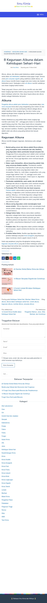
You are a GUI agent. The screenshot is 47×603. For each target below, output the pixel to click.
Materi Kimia (35, 299)
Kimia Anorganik (7, 463)
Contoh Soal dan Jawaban (10, 416)
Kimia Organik (6, 483)
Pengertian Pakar (7, 500)
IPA (3, 443)
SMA (3, 517)
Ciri (3, 412)
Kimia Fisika (6, 470)
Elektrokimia (6, 423)
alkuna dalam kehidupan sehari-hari (18, 302)
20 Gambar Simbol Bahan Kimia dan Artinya (29, 269)
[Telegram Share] (14, 258)
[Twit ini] (7, 258)
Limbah (4, 490)
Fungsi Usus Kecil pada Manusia (12, 397)
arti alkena (28, 83)
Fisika (3, 433)
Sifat (3, 513)
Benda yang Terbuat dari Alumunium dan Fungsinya (18, 387)
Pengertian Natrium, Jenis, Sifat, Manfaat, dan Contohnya (35, 311)
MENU (42, 15)
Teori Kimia (5, 520)
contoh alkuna (34, 302)
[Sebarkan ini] (3, 258)
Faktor (4, 429)
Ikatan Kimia (6, 439)
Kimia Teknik (6, 486)
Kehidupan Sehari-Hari (17, 299)
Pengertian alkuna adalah (10, 104)
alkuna (4, 302)
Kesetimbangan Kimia (9, 453)
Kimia (3, 456)
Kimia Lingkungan (7, 480)
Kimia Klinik (5, 476)
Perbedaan (5, 503)
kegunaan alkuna (7, 304)
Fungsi (4, 436)
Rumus (4, 510)
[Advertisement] (23, 33)
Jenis (3, 446)
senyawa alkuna (29, 304)
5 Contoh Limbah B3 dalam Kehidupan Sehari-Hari (27, 289)
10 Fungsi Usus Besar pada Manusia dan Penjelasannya (19, 390)
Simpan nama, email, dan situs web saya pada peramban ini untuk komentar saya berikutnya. (22, 359)
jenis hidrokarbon (23, 104)
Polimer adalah (10, 190)
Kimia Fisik (5, 466)
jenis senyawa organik (13, 79)
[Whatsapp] (18, 258)
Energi (4, 426)
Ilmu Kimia (23, 4)
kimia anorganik (29, 236)
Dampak (4, 419)
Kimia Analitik (6, 459)
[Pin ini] (11, 258)
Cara (3, 409)
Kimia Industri (6, 473)
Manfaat (27, 299)
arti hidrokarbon (15, 76)
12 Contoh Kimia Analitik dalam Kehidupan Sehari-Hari (12, 311)
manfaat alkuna (18, 304)
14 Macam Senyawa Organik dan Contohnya (29, 278)
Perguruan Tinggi (7, 507)
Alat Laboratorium (7, 406)
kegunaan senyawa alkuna (10, 244)
